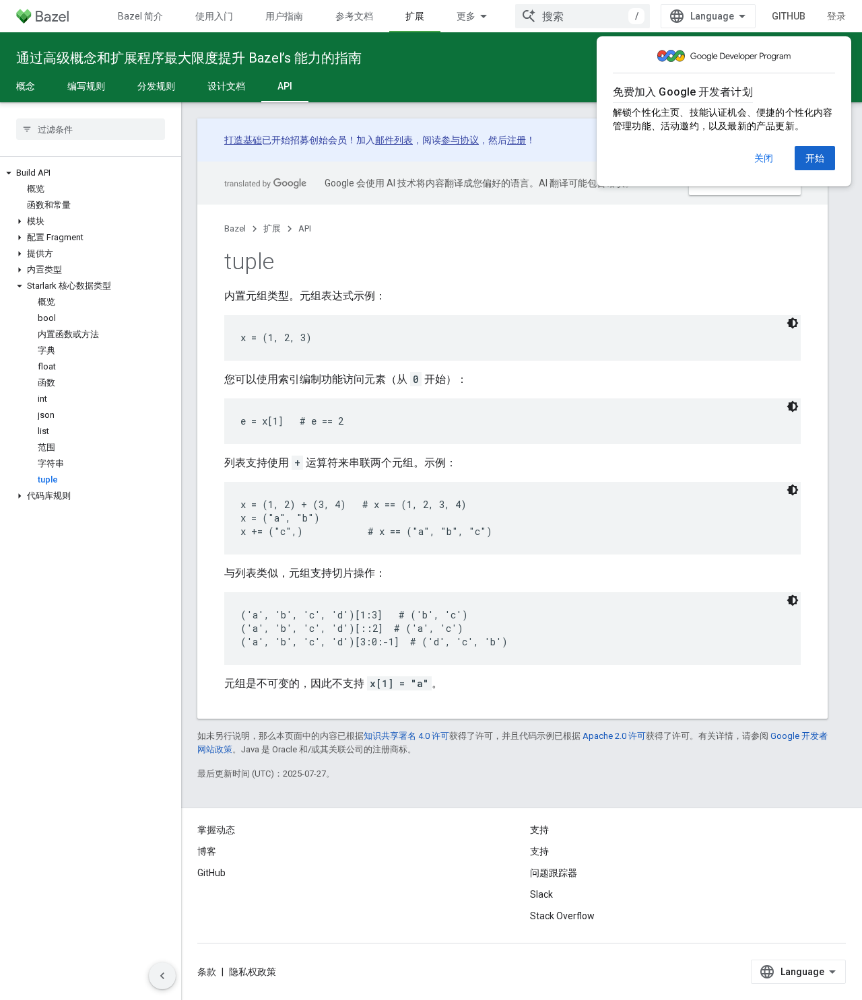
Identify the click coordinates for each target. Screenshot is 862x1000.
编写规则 (86, 86)
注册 (516, 140)
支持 (539, 851)
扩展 (414, 16)
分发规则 (156, 86)
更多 (466, 16)
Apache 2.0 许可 (614, 736)
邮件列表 (394, 140)
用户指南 (284, 16)
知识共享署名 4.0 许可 (406, 736)
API (284, 86)
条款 (206, 971)
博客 (206, 851)
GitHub (788, 16)
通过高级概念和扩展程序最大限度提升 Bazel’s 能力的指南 (189, 58)
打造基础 (243, 140)
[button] (90, 173)
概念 (25, 86)
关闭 (763, 158)
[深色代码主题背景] (793, 323)
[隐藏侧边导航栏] (162, 975)
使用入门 (214, 16)
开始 (814, 158)
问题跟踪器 (553, 872)
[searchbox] (90, 129)
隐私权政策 (252, 971)
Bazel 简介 (140, 16)
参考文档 (354, 16)
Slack (541, 894)
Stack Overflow (562, 915)
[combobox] (582, 16)
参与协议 (460, 140)
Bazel (235, 228)
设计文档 (226, 86)
